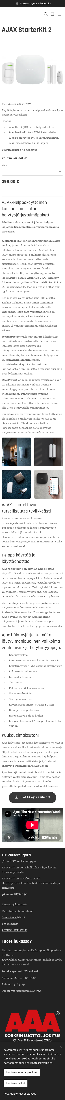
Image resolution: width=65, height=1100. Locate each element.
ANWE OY (9, 867)
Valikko (59, 13)
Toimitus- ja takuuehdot (17, 911)
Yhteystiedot (10, 923)
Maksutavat (9, 917)
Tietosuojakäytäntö (14, 904)
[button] (45, 13)
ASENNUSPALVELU (14, 930)
